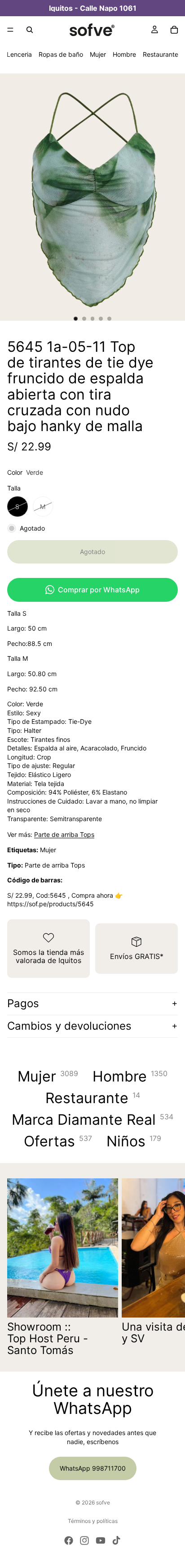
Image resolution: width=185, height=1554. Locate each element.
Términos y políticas (93, 1521)
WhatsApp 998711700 (93, 1468)
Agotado (92, 551)
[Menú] (10, 29)
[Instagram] (84, 1540)
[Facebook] (68, 1540)
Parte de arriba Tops (64, 834)
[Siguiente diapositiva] (168, 1267)
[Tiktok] (116, 1540)
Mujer (98, 54)
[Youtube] (100, 1540)
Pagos (23, 1003)
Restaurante (160, 54)
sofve (103, 1502)
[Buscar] (30, 30)
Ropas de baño (61, 54)
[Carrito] (174, 30)
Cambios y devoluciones (69, 1025)
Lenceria (19, 54)
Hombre (124, 54)
